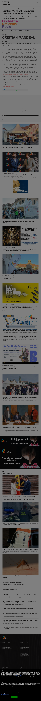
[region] (20, 685)
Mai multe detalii (19, 675)
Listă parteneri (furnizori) (5, 694)
